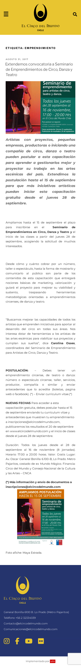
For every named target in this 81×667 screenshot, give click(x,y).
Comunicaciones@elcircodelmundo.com (30, 629)
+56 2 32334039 (26, 618)
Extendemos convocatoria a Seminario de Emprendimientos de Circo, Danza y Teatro (39, 69)
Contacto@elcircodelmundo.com (26, 623)
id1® (52, 661)
